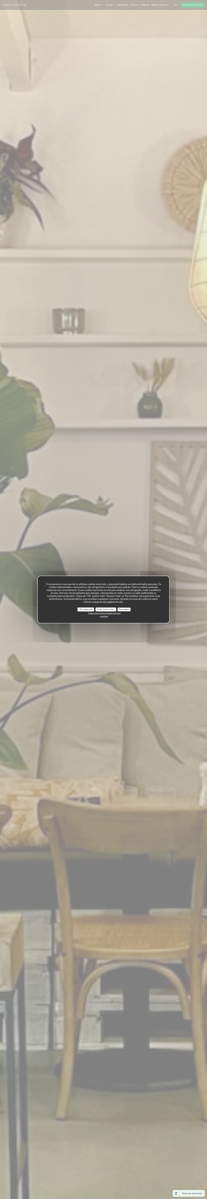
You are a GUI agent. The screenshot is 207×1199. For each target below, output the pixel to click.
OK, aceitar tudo (86, 609)
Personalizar (124, 609)
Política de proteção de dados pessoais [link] (104, 613)
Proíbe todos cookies (106, 609)
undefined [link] (104, 616)
